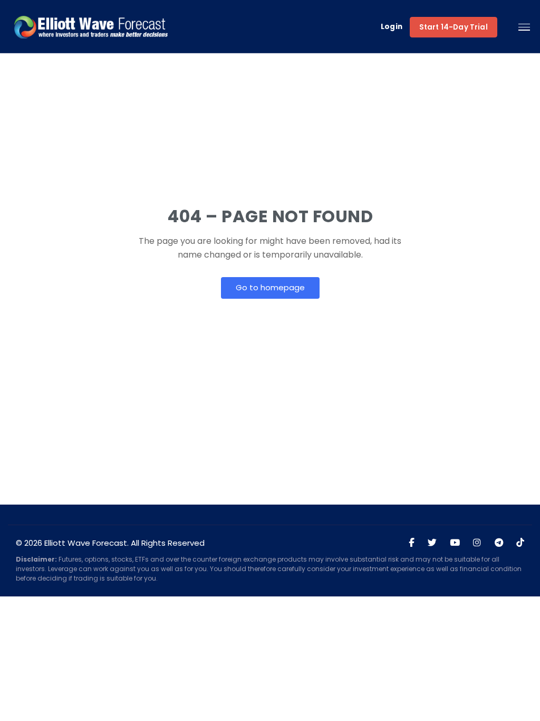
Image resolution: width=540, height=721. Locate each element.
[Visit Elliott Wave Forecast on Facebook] (411, 543)
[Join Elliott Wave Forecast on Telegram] (499, 543)
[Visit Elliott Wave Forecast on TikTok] (520, 543)
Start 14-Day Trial (453, 27)
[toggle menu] (524, 27)
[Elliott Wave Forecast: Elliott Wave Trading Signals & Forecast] (91, 27)
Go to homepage (270, 287)
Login (392, 27)
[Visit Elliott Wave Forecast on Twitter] (432, 543)
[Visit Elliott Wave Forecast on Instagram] (477, 543)
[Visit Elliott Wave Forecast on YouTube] (455, 543)
